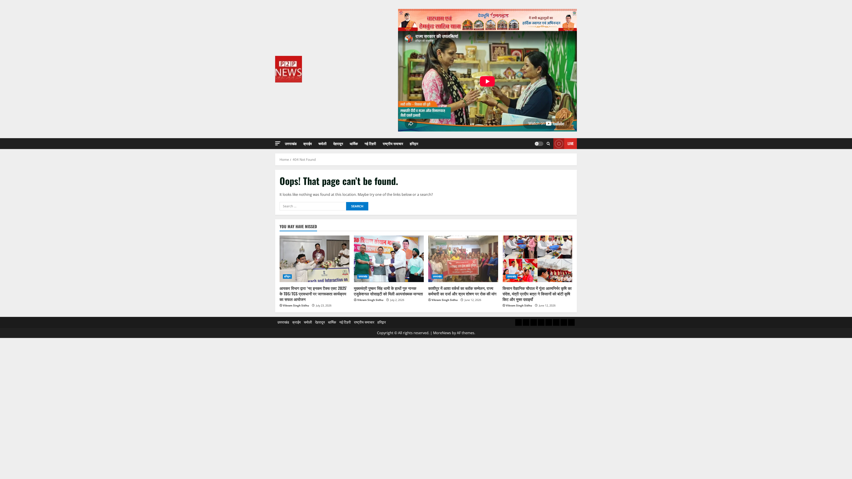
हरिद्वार (414, 143)
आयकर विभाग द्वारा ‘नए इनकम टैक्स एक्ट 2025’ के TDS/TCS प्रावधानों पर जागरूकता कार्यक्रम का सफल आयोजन (313, 293)
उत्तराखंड (291, 143)
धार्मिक (354, 143)
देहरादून (338, 143)
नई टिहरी (370, 143)
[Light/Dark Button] (538, 143)
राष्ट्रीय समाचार (393, 143)
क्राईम (307, 143)
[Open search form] (548, 143)
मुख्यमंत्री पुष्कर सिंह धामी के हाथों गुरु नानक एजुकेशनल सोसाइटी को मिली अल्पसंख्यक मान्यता (388, 290)
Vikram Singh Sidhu (296, 305)
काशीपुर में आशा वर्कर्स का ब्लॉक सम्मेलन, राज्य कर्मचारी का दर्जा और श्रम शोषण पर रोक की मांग (462, 290)
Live (571, 143)
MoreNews (442, 332)
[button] (277, 143)
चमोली (322, 143)
